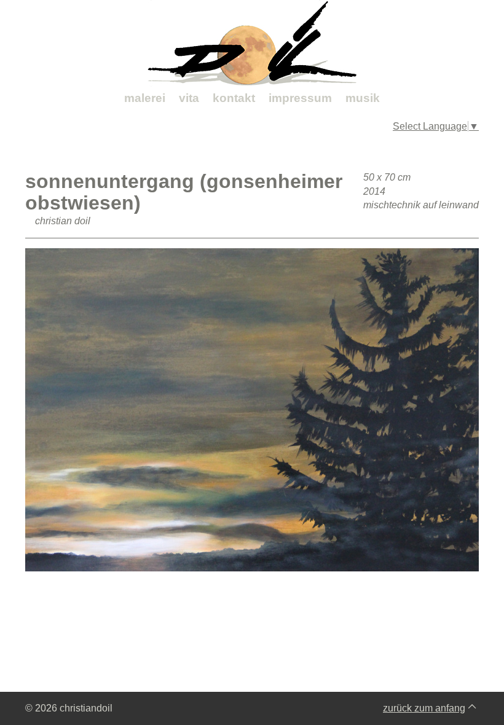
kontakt (234, 98)
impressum (300, 98)
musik (362, 98)
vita (189, 98)
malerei (144, 98)
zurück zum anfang (424, 708)
